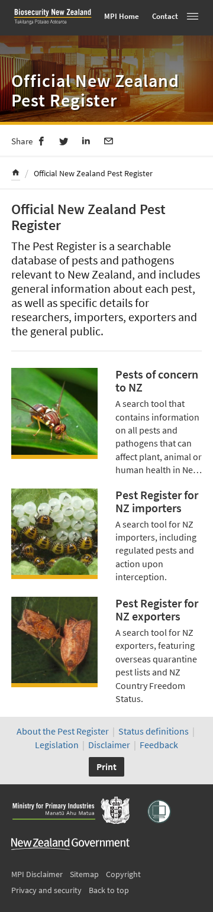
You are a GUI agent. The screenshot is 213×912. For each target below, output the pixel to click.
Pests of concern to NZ (156, 380)
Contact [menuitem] (165, 16)
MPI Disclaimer (37, 874)
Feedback (159, 745)
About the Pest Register (63, 731)
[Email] (109, 140)
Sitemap (84, 874)
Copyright (123, 874)
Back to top (109, 890)
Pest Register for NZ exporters (156, 609)
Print (106, 766)
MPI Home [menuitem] (121, 16)
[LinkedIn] (86, 140)
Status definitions (153, 731)
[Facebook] (41, 140)
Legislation (57, 745)
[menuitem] (15, 174)
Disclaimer (109, 745)
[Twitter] (64, 140)
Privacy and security (46, 890)
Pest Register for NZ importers (156, 501)
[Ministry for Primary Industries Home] (70, 811)
